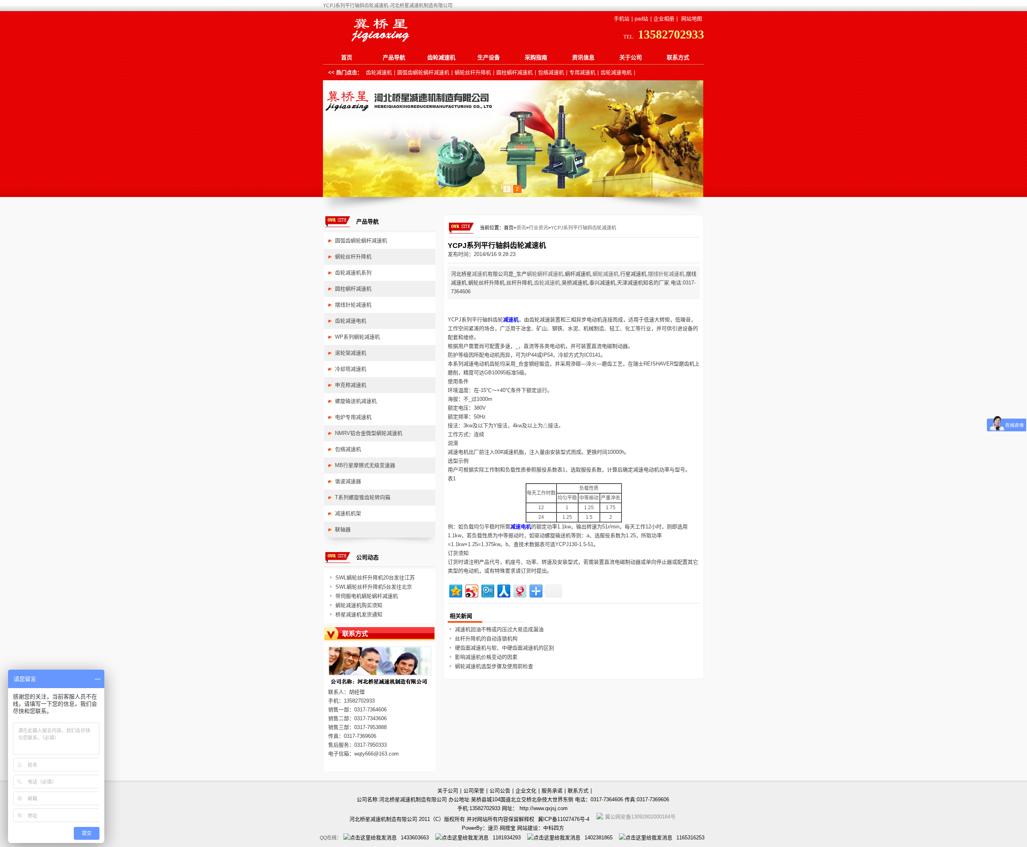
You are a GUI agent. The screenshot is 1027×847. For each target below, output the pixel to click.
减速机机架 (348, 513)
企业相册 (664, 19)
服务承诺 (552, 791)
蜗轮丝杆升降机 (473, 72)
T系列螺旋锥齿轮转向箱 (362, 497)
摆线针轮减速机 (666, 274)
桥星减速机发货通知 (358, 614)
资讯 (521, 228)
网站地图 (691, 19)
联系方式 (678, 57)
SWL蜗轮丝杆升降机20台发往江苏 (375, 578)
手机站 (621, 19)
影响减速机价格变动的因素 (486, 657)
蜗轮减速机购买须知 (358, 605)
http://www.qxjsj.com (544, 808)
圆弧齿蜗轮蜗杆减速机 (423, 72)
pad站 (641, 19)
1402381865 (599, 838)
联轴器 (343, 529)
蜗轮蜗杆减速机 (545, 274)
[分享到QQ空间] (455, 590)
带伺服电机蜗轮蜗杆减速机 (366, 596)
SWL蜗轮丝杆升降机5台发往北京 (373, 587)
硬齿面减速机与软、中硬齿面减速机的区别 (504, 648)
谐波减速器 (348, 481)
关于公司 (630, 57)
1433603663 (415, 838)
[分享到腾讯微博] (487, 590)
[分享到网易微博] (519, 590)
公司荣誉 (473, 791)
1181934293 (507, 838)
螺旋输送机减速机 (356, 401)
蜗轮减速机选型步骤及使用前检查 (494, 666)
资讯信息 (583, 57)
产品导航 (394, 57)
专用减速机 (582, 72)
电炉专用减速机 (353, 417)
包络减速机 (551, 72)
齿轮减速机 (441, 57)
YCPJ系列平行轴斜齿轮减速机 (583, 228)
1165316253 (690, 838)
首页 (346, 57)
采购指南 (536, 57)
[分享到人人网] (503, 590)
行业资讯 (538, 228)
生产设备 (488, 57)
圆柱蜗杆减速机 (514, 72)
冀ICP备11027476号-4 (563, 819)
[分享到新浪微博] (471, 590)
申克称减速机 (350, 385)
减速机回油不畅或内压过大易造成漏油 (499, 629)
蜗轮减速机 (606, 274)
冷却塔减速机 (350, 369)
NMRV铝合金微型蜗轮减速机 (368, 433)
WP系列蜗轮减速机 (357, 337)
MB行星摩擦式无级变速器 (365, 465)
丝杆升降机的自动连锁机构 (486, 639)
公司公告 (499, 791)
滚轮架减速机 (350, 353)
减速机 (479, 274)
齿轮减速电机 (616, 72)
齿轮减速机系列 (353, 273)
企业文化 (526, 791)
